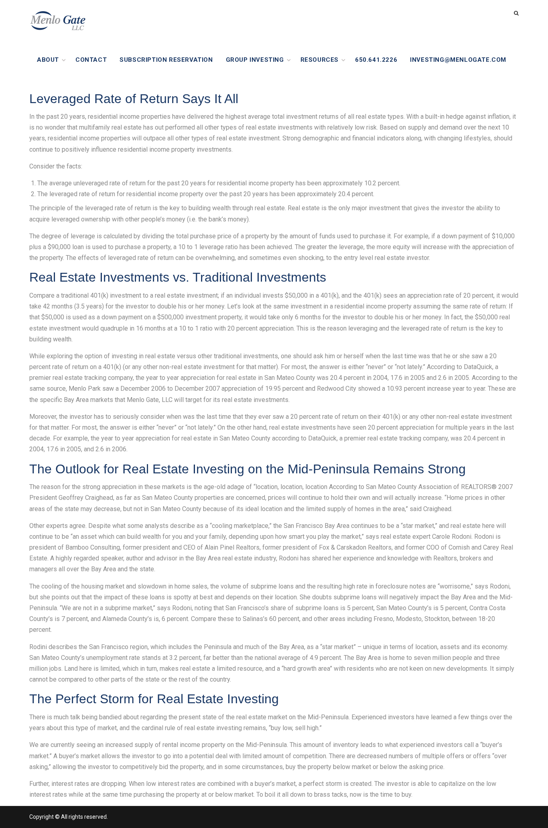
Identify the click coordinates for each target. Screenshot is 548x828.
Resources (319, 59)
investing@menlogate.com (458, 59)
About (48, 59)
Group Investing (255, 59)
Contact (91, 59)
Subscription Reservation (166, 59)
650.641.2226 (376, 59)
